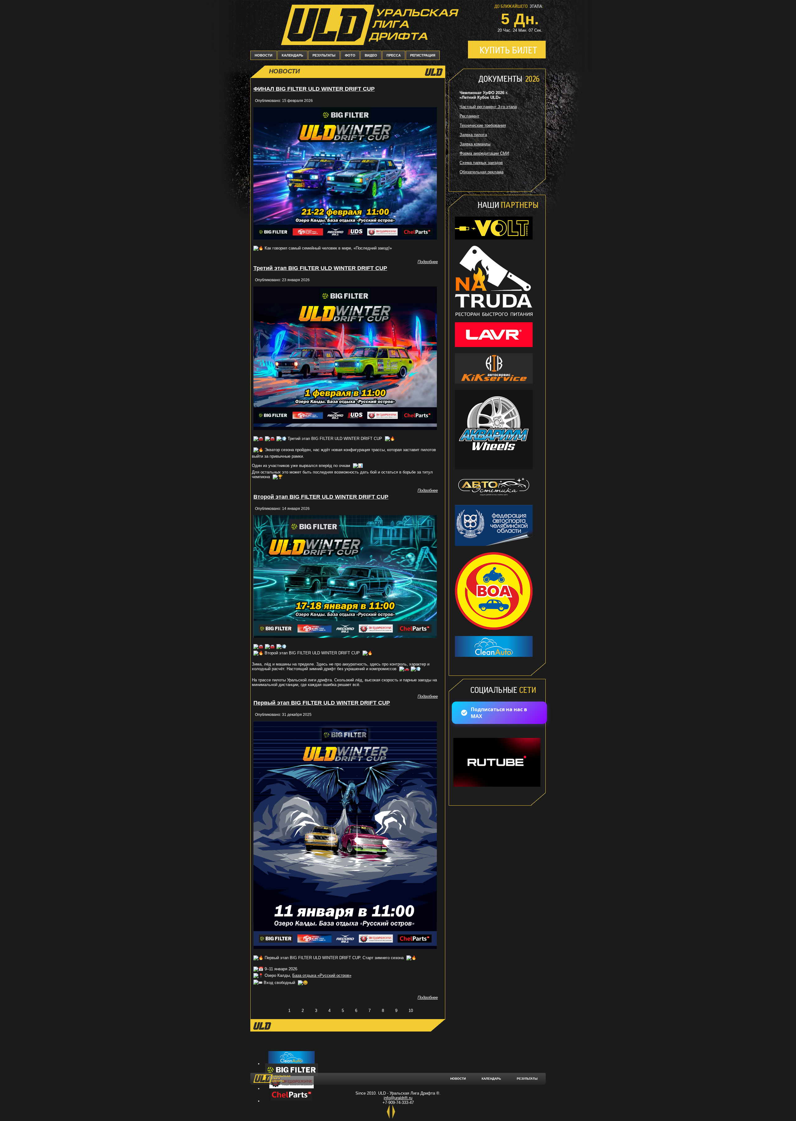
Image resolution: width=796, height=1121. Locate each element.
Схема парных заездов (481, 162)
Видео (371, 55)
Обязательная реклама (481, 172)
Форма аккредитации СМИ (484, 153)
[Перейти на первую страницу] (263, 1010)
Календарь (292, 55)
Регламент (469, 116)
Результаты (324, 55)
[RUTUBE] (496, 787)
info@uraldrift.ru (398, 1098)
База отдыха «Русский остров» (321, 975)
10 (411, 1010)
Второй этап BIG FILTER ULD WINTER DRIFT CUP (320, 497)
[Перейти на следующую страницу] (425, 1010)
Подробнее (428, 261)
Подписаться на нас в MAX (499, 713)
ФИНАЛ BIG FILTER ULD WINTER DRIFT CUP (314, 89)
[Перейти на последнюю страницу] (438, 1010)
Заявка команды (475, 144)
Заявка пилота (473, 134)
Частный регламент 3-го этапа (488, 106)
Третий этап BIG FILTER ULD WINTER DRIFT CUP (320, 268)
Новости (263, 55)
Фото (350, 55)
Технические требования (483, 125)
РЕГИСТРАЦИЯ (422, 55)
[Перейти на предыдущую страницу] (276, 1010)
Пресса (393, 55)
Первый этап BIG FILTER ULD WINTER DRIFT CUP (321, 703)
